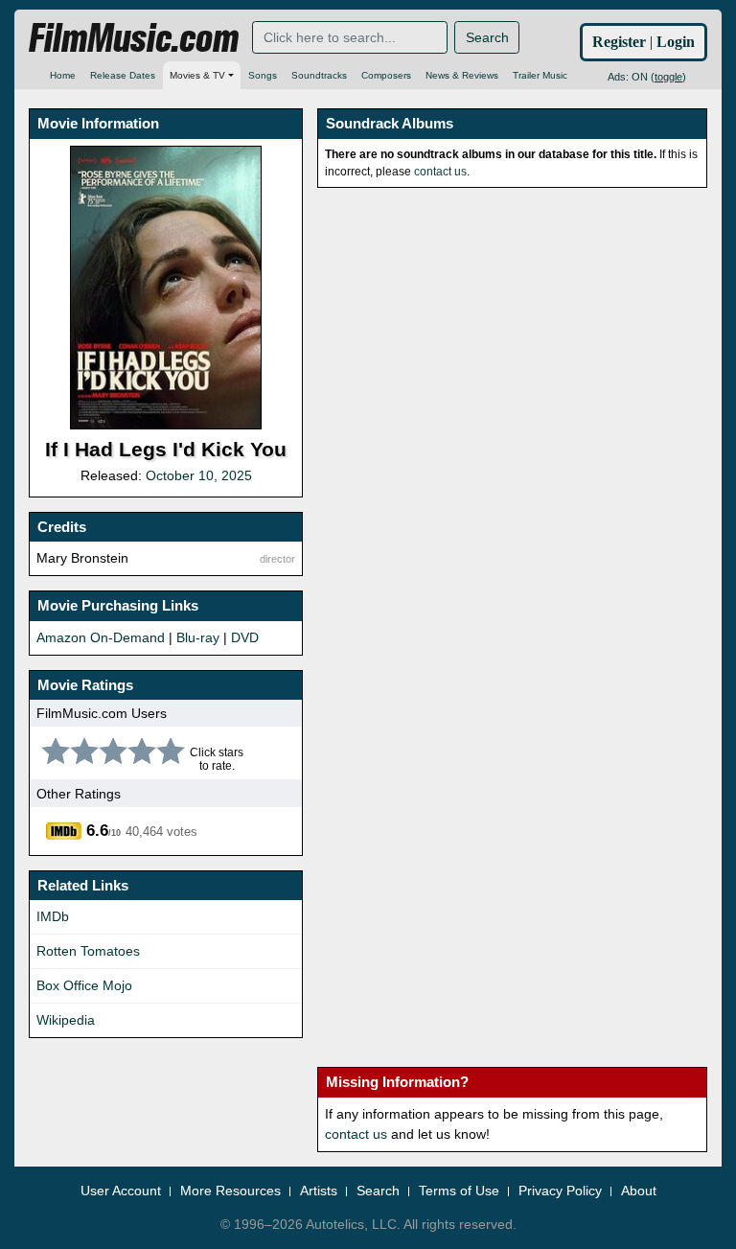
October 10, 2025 (199, 475)
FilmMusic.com (134, 38)
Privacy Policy (560, 1190)
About (638, 1190)
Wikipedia (65, 1020)
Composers (386, 75)
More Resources (230, 1190)
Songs (262, 75)
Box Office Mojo (84, 985)
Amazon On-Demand (100, 637)
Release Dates (122, 75)
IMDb (52, 916)
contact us (440, 171)
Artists (318, 1190)
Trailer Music (540, 75)
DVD (245, 637)
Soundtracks (319, 75)
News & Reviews (462, 75)
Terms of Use (459, 1190)
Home (63, 75)
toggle (668, 76)
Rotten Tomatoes (88, 951)
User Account (120, 1190)
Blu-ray (197, 637)
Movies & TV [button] (197, 75)
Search (487, 37)
